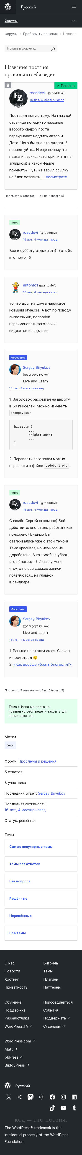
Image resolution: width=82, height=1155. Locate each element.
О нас (10, 963)
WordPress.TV (19, 1026)
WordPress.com (20, 1041)
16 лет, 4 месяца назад (47, 100)
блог (10, 745)
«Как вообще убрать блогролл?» (42, 664)
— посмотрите (54, 177)
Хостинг (12, 979)
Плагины (51, 979)
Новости (12, 971)
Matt (11, 1049)
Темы (48, 971)
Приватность (16, 987)
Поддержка (15, 1010)
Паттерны (52, 987)
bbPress (14, 1057)
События (51, 1010)
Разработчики (17, 1018)
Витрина (50, 963)
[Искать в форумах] (53, 48)
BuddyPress (17, 1065)
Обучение (13, 1002)
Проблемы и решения (40, 34)
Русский (22, 1086)
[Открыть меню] (74, 7)
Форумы (11, 21)
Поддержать (57, 1018)
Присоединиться (58, 1002)
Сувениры (54, 1026)
